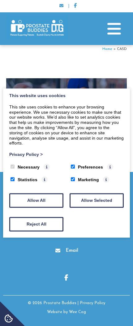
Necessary (29, 167)
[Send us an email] (61, 6)
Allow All (36, 200)
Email (72, 250)
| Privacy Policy (91, 303)
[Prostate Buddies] (37, 38)
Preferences (90, 167)
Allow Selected (96, 200)
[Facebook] (75, 6)
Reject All (36, 224)
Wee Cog (77, 312)
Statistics (27, 179)
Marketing (88, 179)
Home (107, 49)
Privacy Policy (26, 154)
